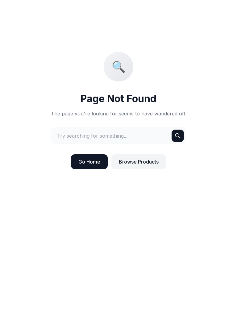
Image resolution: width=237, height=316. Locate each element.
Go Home (89, 162)
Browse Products (139, 162)
